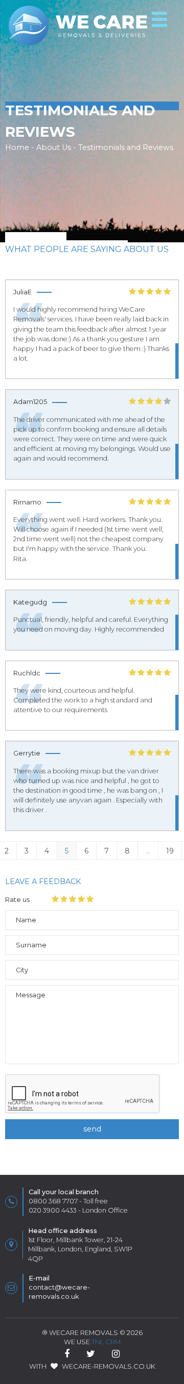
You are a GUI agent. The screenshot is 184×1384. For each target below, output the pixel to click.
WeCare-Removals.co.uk (108, 1366)
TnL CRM (106, 1342)
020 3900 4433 (53, 1210)
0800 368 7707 (53, 1201)
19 (170, 850)
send (92, 1129)
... (148, 850)
